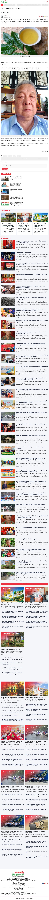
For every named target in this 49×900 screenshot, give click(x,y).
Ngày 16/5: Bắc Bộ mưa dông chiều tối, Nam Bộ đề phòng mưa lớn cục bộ (12, 855)
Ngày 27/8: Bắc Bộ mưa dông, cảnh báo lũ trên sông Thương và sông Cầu (36, 750)
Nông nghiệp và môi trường (20, 420)
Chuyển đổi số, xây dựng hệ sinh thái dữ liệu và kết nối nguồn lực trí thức (36, 617)
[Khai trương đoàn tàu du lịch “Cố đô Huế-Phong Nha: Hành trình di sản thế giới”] (8, 289)
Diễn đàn (17, 545)
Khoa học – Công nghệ (33, 588)
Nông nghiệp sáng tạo (33, 772)
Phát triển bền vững (5, 220)
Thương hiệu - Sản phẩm (10, 633)
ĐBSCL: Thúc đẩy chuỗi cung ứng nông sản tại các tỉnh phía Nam (35, 787)
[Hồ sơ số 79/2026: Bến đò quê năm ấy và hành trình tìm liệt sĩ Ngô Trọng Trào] (8, 335)
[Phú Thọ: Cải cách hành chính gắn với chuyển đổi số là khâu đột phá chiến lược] (24, 217)
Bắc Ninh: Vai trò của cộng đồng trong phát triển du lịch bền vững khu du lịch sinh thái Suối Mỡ (12, 720)
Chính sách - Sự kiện (19, 363)
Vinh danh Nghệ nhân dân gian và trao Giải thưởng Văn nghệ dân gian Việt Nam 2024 (36, 705)
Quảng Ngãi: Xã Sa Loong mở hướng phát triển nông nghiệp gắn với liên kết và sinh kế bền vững (30, 344)
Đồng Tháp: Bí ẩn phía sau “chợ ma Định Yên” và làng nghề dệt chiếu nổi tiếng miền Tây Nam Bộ (13, 765)
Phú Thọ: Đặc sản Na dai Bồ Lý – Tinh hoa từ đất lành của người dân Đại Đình (36, 795)
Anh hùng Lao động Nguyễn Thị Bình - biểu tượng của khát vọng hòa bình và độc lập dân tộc (13, 706)
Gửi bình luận (5, 169)
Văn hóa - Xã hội (18, 259)
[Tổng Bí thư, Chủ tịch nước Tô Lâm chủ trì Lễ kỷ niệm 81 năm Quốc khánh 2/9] (8, 244)
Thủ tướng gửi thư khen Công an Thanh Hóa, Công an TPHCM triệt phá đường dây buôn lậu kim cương (30, 459)
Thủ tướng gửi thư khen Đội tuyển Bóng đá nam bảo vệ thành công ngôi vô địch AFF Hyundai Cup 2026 (31, 493)
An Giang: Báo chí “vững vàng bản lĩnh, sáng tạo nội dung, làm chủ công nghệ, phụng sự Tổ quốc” (32, 355)
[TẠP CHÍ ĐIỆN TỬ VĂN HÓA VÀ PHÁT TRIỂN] (5, 2)
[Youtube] (47, 883)
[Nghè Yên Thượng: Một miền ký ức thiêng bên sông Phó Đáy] (8, 439)
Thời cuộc (17, 249)
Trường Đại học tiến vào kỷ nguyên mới (36, 697)
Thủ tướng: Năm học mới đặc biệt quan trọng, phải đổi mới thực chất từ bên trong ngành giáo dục (31, 482)
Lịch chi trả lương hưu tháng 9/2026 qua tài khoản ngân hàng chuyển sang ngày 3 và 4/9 (31, 378)
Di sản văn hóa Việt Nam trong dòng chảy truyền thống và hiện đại (12, 698)
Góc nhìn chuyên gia (19, 409)
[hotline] (43, 1)
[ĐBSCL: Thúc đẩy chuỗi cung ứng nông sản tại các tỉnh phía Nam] (36, 777)
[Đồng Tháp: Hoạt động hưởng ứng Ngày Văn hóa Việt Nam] (8, 508)
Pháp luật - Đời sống (19, 374)
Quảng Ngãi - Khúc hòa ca (23, 252)
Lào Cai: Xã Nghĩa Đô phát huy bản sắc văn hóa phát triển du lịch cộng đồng (12, 668)
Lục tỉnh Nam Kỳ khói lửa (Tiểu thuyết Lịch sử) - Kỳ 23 (36, 720)
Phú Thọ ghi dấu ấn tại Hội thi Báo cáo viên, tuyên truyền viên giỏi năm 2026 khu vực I (12, 755)
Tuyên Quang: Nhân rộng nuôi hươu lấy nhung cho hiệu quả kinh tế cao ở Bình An (36, 805)
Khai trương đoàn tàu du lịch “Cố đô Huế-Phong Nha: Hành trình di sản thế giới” (30, 286)
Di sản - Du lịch (18, 443)
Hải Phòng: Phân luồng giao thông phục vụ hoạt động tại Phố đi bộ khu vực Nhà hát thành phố (31, 470)
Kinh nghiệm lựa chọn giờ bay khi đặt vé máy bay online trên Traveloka (13, 622)
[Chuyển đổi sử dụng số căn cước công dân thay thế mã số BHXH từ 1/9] (8, 370)
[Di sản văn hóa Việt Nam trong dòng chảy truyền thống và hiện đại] (12, 689)
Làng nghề (5, 727)
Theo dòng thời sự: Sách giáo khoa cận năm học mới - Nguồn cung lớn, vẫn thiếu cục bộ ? (31, 550)
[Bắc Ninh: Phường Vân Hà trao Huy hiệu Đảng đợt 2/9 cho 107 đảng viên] (8, 266)
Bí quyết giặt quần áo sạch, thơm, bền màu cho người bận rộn (12, 663)
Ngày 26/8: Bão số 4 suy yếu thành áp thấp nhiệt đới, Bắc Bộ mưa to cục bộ (36, 755)
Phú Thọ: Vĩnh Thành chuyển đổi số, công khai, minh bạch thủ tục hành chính (36, 842)
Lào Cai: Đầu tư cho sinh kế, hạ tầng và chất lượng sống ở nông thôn (36, 765)
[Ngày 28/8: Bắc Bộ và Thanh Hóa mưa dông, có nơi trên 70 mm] (8, 416)
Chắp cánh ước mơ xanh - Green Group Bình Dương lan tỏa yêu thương (12, 612)
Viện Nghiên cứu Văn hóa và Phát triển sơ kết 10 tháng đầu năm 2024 (37, 710)
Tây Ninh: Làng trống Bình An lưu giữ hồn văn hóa (13, 750)
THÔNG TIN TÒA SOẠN (20, 898)
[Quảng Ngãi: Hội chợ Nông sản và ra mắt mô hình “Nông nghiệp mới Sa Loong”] (8, 217)
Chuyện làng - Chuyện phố (35, 817)
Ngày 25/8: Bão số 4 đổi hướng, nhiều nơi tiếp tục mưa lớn (37, 760)
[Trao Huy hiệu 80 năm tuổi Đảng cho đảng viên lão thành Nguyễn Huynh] (8, 324)
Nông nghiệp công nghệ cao (11, 817)
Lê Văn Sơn (6, 15)
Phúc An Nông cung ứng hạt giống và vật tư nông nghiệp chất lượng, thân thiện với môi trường (36, 800)
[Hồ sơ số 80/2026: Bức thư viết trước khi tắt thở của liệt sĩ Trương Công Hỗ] (8, 301)
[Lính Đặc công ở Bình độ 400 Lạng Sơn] (8, 542)
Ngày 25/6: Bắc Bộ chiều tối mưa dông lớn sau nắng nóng (36, 810)
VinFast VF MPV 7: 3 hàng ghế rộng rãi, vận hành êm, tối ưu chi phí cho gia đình (12, 673)
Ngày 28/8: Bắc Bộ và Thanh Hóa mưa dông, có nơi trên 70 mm (35, 741)
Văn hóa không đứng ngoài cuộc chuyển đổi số (36, 852)
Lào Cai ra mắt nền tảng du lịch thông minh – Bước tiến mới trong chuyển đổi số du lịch (37, 612)
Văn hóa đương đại (18, 432)
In (40, 158)
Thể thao (17, 501)
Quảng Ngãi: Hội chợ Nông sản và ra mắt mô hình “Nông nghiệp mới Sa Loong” (8, 225)
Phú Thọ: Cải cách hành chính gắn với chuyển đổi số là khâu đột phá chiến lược (24, 225)
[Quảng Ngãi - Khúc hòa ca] (8, 256)
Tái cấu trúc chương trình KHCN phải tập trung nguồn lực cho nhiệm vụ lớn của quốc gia (36, 622)
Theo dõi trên (41, 16)
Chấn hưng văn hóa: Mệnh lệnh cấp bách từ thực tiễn (36, 715)
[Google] (45, 883)
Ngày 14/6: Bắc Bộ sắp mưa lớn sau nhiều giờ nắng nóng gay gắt (37, 856)
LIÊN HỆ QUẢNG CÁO (29, 898)
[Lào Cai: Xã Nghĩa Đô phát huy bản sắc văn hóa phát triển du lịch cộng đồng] (12, 732)
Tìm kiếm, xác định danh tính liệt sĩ (21, 524)
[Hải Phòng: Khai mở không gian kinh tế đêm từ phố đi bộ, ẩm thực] (8, 278)
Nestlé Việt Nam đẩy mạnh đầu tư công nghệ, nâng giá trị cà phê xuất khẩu (13, 617)
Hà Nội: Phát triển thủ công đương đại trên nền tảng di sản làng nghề (12, 760)
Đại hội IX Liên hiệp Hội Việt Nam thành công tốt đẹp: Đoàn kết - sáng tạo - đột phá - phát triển (31, 309)
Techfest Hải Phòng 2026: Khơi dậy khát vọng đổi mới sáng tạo (37, 627)
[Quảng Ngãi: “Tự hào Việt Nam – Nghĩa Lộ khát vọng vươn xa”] (8, 427)
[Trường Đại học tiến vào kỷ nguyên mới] (36, 689)
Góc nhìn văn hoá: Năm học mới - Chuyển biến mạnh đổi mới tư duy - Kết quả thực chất (31, 401)
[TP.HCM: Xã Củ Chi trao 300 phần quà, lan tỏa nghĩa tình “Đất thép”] (8, 450)
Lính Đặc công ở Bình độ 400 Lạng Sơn (26, 539)
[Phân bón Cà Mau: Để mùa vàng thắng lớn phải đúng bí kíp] (40, 217)
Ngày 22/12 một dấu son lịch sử (9, 715)
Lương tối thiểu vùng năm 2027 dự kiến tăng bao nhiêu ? (36, 847)
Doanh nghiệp (6, 588)
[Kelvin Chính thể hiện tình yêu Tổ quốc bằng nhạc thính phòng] (8, 531)
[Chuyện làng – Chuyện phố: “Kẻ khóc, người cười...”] (36, 822)
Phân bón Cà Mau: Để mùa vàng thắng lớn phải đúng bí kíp (40, 225)
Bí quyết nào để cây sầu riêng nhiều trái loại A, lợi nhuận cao (12, 627)
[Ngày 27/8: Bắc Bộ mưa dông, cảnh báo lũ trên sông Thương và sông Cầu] (8, 576)
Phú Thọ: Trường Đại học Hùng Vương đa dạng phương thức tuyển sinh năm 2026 (12, 850)
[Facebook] (43, 883)
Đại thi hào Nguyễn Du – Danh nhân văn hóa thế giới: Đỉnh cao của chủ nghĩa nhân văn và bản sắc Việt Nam (13, 711)
